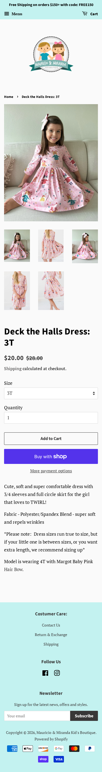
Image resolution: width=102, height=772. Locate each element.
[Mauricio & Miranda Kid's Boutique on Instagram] (57, 674)
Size (8, 383)
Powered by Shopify (51, 739)
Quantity (13, 407)
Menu (16, 13)
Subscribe (84, 716)
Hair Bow (13, 569)
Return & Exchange (51, 634)
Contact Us (51, 625)
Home (8, 96)
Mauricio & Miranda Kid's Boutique (65, 732)
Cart (93, 14)
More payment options (51, 470)
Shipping (12, 368)
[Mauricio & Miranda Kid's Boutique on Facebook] (45, 674)
